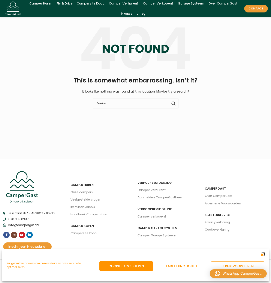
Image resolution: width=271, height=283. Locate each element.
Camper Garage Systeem (157, 235)
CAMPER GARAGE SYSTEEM (158, 228)
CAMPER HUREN (82, 185)
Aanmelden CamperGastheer (160, 197)
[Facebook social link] (6, 235)
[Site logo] (13, 8)
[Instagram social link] (14, 235)
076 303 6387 (18, 219)
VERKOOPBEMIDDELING (155, 209)
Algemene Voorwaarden (223, 203)
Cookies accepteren (126, 266)
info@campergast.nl (23, 225)
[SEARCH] (173, 103)
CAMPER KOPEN (82, 226)
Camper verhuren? (152, 190)
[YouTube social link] (22, 235)
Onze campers (81, 192)
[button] (262, 255)
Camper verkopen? (152, 216)
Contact (256, 8)
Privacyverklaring (217, 222)
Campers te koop (83, 233)
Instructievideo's (82, 207)
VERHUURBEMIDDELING (155, 183)
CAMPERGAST (215, 188)
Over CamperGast (218, 196)
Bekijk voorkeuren (238, 266)
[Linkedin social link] (29, 235)
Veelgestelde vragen (85, 199)
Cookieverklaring (217, 229)
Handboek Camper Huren (89, 214)
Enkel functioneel (182, 266)
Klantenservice (217, 215)
